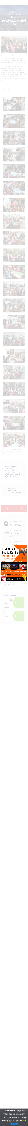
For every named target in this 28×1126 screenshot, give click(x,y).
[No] (26, 1117)
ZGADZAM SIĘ (14, 1123)
